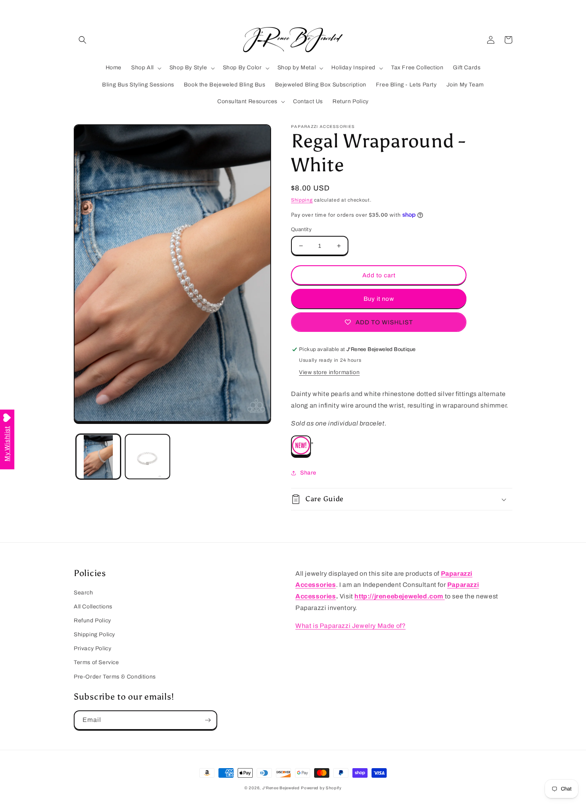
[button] (82, 40)
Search (83, 593)
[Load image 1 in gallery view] (98, 456)
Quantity (301, 229)
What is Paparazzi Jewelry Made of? (350, 625)
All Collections (93, 607)
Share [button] (308, 473)
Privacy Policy (92, 648)
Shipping (302, 200)
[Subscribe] (207, 720)
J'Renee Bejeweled (281, 788)
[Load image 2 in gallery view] (147, 456)
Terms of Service (96, 662)
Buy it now (379, 299)
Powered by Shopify (321, 788)
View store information (329, 372)
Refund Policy (92, 621)
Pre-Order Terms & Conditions (115, 677)
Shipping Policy (94, 634)
